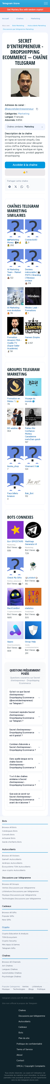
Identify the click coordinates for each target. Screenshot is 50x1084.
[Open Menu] (45, 3)
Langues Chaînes (10, 969)
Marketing (23, 114)
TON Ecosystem (9, 937)
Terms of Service (25, 1049)
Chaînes (22, 1010)
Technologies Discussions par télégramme (21, 899)
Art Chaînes (7, 966)
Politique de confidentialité (29, 1044)
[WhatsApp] (21, 186)
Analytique (29, 611)
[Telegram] (9, 186)
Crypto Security (9, 941)
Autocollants (24, 1021)
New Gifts (6, 920)
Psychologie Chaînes (11, 976)
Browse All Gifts (9, 912)
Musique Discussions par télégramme (19, 895)
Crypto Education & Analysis (15, 934)
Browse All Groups (10, 884)
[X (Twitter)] (15, 186)
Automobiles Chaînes (12, 973)
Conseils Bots (8, 835)
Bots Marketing (18, 25)
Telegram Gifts (8, 948)
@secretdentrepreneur (19, 109)
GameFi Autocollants (11, 859)
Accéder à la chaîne (25, 165)
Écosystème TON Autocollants (16, 867)
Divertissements (13, 645)
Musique (6, 989)
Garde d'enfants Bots (12, 842)
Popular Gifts (8, 916)
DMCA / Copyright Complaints (31, 1066)
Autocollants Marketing (37, 25)
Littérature (37, 986)
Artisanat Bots (8, 838)
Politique (41, 989)
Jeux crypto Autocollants (13, 870)
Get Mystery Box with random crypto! (25, 10)
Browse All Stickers (10, 856)
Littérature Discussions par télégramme (20, 891)
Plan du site (23, 1038)
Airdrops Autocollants (12, 863)
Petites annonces (14, 581)
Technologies (19, 989)
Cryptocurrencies (14, 611)
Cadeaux (22, 1027)
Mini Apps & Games (11, 945)
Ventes (25, 986)
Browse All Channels (11, 962)
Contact (20, 1060)
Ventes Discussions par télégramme (18, 888)
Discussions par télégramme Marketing (18, 29)
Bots (20, 1033)
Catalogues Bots (10, 831)
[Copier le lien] (27, 186)
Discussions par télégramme (31, 1016)
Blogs (31, 989)
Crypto (5, 927)
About (19, 1055)
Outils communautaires (32, 646)
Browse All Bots (9, 827)
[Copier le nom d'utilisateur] (37, 109)
